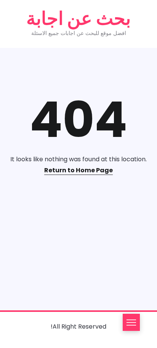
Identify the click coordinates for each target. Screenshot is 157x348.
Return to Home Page (78, 170)
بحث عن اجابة (78, 18)
